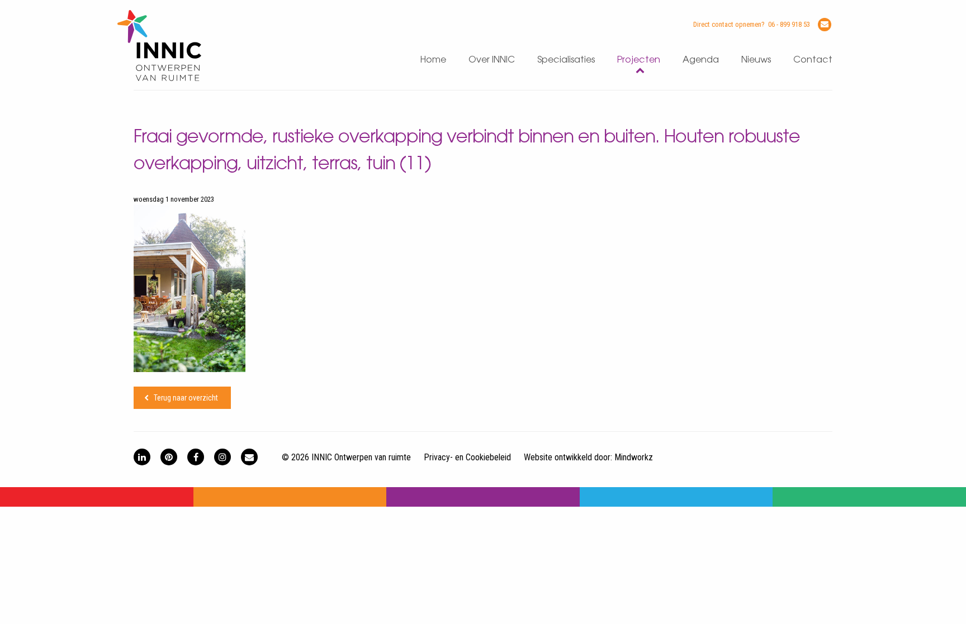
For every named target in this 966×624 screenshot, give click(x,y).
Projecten (638, 60)
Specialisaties (566, 60)
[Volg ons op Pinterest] (168, 457)
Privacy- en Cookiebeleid (467, 457)
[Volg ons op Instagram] (222, 457)
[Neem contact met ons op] (249, 457)
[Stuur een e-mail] (824, 24)
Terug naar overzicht (186, 397)
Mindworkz (633, 457)
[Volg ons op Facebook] (195, 457)
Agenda (701, 60)
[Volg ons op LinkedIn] (142, 457)
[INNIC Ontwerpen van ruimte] (159, 78)
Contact (812, 60)
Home (433, 60)
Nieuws (756, 60)
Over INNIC (491, 60)
